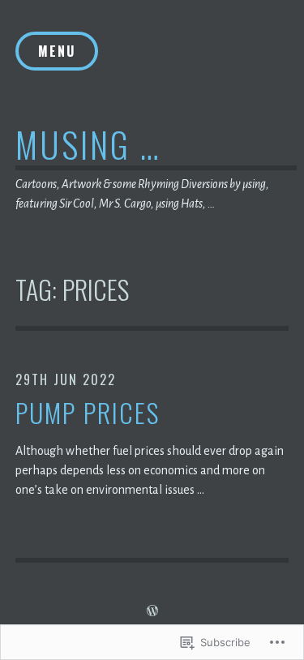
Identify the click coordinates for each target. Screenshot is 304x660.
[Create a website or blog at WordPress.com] (152, 611)
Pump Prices (87, 413)
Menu (56, 51)
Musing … (88, 143)
